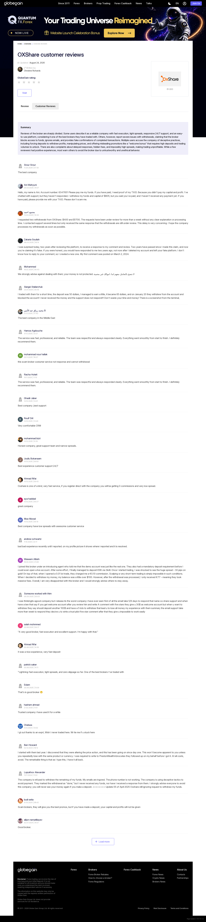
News (139, 3)
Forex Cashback (123, 3)
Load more (104, 841)
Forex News (157, 874)
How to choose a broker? (100, 878)
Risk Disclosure (160, 908)
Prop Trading (103, 3)
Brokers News (158, 881)
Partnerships (182, 878)
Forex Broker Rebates (98, 874)
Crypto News (158, 878)
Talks (149, 3)
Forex (77, 3)
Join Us (196, 3)
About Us (182, 869)
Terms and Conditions (179, 908)
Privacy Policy (143, 908)
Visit (24, 92)
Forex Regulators (96, 881)
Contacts (181, 874)
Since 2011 (64, 3)
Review (25, 106)
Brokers (88, 3)
